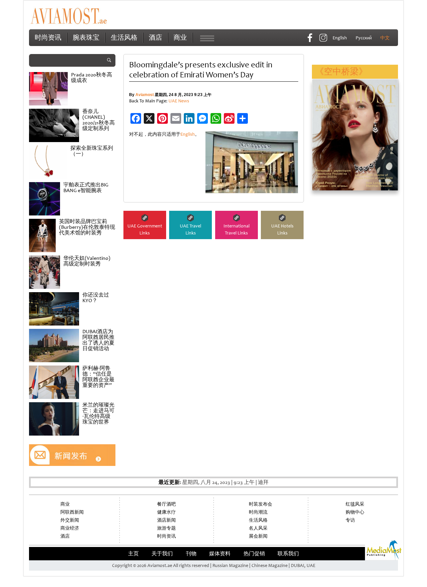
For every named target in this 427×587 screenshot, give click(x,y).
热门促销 (254, 553)
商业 (180, 37)
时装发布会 (260, 504)
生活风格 (124, 37)
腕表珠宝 (86, 37)
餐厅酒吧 (166, 504)
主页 (133, 553)
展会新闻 (258, 536)
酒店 (155, 37)
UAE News (178, 101)
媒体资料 (220, 553)
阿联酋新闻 (72, 512)
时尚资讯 (48, 37)
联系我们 (288, 553)
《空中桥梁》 (341, 71)
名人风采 (258, 528)
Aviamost (144, 94)
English (187, 134)
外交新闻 (69, 520)
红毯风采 (355, 504)
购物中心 (355, 512)
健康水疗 (166, 512)
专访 (350, 520)
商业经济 (69, 528)
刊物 (191, 553)
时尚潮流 (258, 512)
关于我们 (162, 553)
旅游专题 (166, 528)
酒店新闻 (166, 520)
